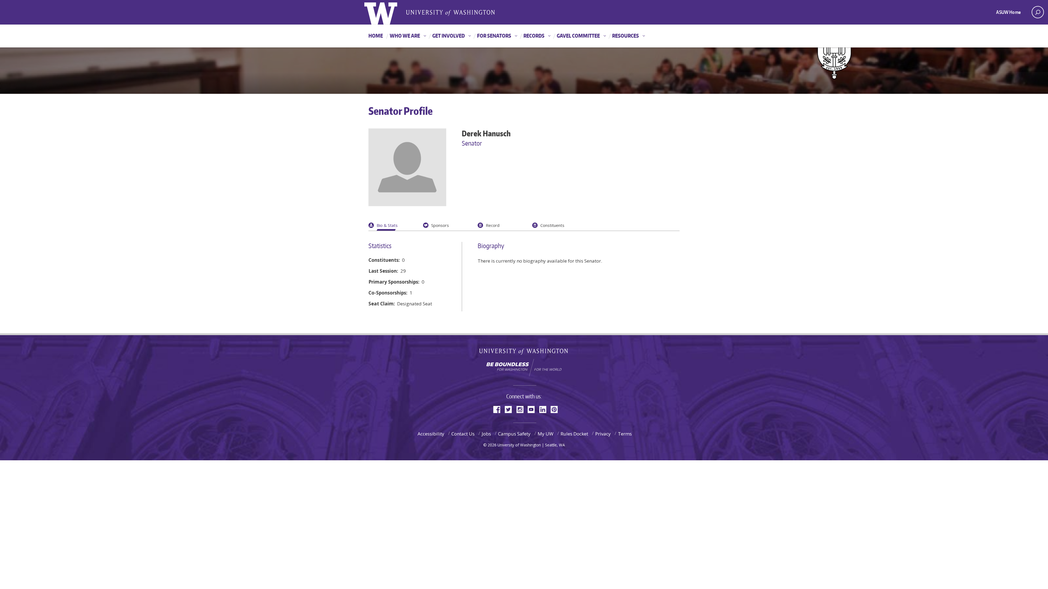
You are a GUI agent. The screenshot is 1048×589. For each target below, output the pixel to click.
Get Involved (448, 35)
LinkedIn (544, 409)
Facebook (499, 409)
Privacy (603, 434)
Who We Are (405, 35)
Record (492, 225)
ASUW (386, 12)
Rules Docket (574, 434)
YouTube (533, 409)
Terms (625, 434)
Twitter (510, 409)
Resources (625, 35)
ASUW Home (1008, 12)
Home (375, 35)
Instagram (522, 409)
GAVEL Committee (578, 35)
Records (533, 35)
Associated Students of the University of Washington (450, 12)
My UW (545, 434)
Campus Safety (514, 434)
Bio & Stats (387, 225)
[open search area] (1038, 12)
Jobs (486, 434)
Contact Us (463, 434)
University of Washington (524, 353)
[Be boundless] (524, 367)
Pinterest (556, 409)
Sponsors (440, 225)
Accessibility (431, 434)
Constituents (552, 225)
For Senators (494, 35)
